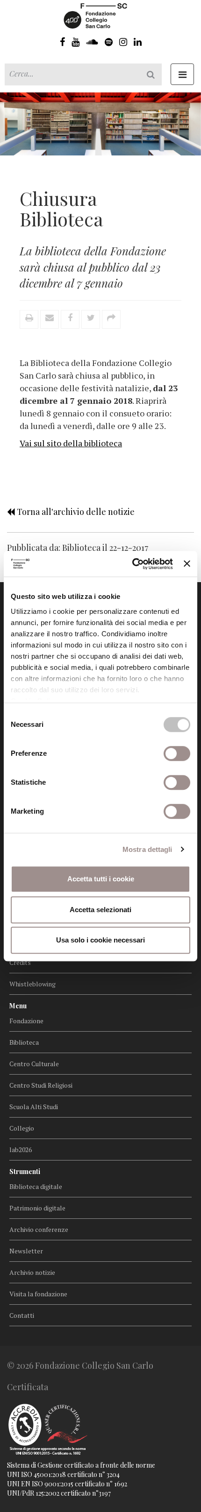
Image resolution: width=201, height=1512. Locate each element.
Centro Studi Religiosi (40, 1085)
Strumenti (24, 1171)
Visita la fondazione (38, 1293)
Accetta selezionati (100, 910)
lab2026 (20, 1149)
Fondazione (26, 1020)
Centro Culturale (34, 1063)
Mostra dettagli (147, 849)
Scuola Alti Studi (33, 1106)
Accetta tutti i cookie (100, 879)
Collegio (21, 1128)
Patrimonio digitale (37, 1207)
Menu (18, 1005)
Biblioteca (24, 1042)
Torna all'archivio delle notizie (75, 511)
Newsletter (26, 1250)
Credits (20, 962)
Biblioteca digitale (35, 1186)
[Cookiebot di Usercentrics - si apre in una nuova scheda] (132, 564)
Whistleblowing (32, 983)
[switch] (177, 753)
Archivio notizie (32, 1272)
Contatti (21, 1315)
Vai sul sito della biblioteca (71, 443)
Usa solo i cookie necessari (100, 940)
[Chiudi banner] (187, 564)
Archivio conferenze (38, 1229)
